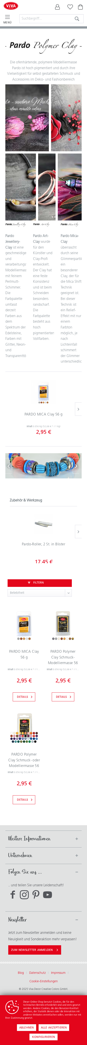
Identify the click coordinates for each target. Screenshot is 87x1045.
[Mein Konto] (57, 8)
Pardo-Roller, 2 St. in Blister (43, 544)
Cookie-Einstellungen (43, 981)
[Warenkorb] (80, 8)
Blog (21, 973)
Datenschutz (37, 973)
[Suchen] (76, 19)
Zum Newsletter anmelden (32, 950)
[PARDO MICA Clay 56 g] (43, 392)
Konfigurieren (43, 1037)
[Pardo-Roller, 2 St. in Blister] (43, 524)
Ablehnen (26, 1027)
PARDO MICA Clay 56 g (44, 414)
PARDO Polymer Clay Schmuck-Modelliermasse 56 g (63, 658)
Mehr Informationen (44, 1018)
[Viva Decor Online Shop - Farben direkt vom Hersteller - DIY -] (11, 11)
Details (22, 697)
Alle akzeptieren (54, 1027)
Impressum (58, 973)
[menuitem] (57, 8)
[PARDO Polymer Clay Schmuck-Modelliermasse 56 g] (63, 624)
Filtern (38, 582)
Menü (7, 22)
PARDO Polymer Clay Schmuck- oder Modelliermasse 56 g (24, 761)
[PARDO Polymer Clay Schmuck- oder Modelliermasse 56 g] (24, 727)
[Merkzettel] (69, 8)
